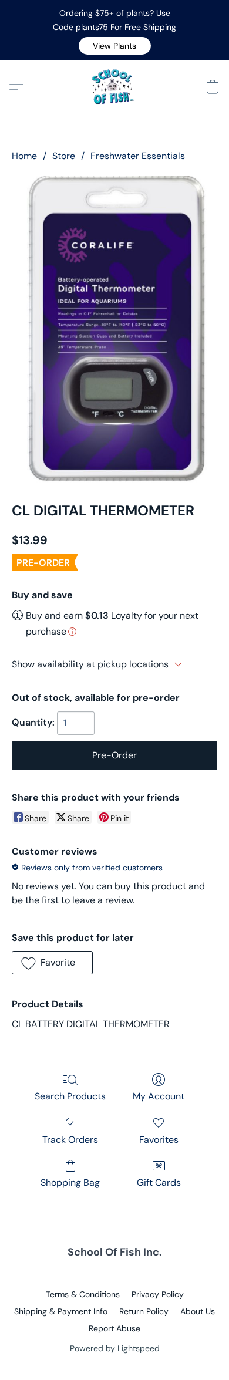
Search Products (70, 1096)
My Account (158, 1096)
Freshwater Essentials (137, 156)
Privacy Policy (158, 1294)
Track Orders (70, 1139)
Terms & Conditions (83, 1294)
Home (24, 156)
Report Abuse (114, 1328)
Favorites (159, 1139)
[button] (115, 46)
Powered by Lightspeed (115, 1348)
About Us (197, 1311)
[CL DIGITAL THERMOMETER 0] (114, 330)
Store (63, 156)
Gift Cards (159, 1182)
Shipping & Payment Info (60, 1311)
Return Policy (144, 1311)
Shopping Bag (70, 1182)
